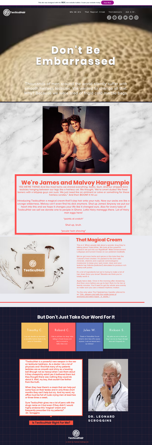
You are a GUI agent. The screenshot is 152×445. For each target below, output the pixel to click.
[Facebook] (120, 17)
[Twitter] (125, 17)
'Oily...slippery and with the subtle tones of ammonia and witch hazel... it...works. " (96, 295)
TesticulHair (17, 12)
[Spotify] (114, 17)
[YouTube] (131, 17)
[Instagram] (136, 17)
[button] (51, 423)
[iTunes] (109, 17)
